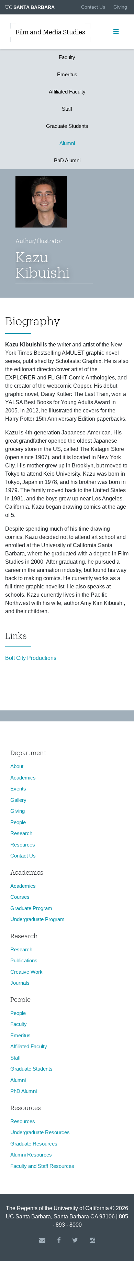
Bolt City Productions (30, 658)
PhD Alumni (67, 160)
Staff (67, 109)
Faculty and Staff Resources (42, 1166)
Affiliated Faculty (67, 92)
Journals (20, 983)
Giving (120, 7)
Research (21, 833)
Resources (22, 845)
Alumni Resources (31, 1155)
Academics (23, 778)
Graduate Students (67, 126)
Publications (23, 960)
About (16, 766)
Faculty (67, 57)
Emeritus (67, 74)
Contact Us (93, 7)
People (18, 822)
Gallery (18, 800)
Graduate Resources (33, 1144)
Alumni (67, 143)
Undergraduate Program (37, 919)
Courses (20, 897)
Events (18, 789)
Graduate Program (31, 908)
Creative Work (26, 972)
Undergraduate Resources (40, 1132)
